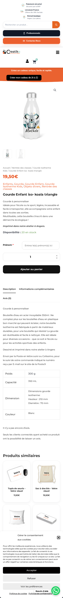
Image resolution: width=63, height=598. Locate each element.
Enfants (8, 183)
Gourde (19, 183)
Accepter (32, 570)
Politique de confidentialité (40, 593)
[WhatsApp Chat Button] (55, 590)
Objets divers (32, 186)
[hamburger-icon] (57, 52)
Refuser (31, 578)
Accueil (6, 168)
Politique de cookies (18, 593)
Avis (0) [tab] (7, 298)
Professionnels (33, 33)
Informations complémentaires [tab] (36, 289)
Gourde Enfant (34, 183)
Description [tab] (9, 289)
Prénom (8, 244)
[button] (58, 537)
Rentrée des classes (21, 168)
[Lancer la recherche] (56, 24)
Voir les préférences (31, 586)
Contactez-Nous (33, 41)
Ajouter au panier (31, 269)
